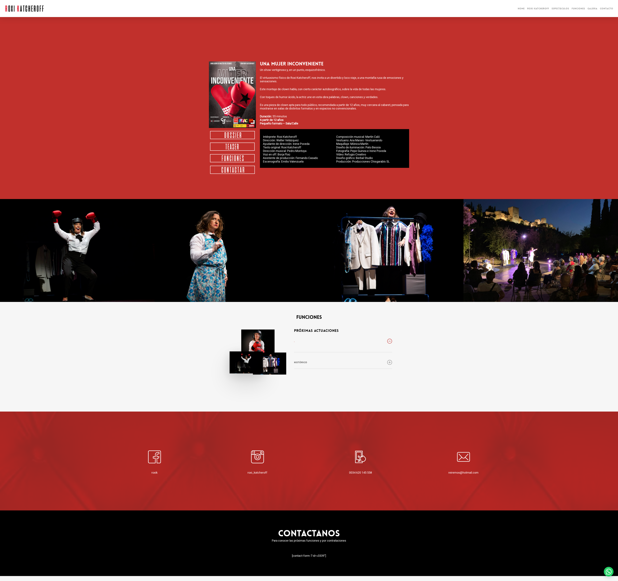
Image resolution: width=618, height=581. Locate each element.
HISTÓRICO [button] (300, 362)
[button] (608, 571)
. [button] (294, 341)
